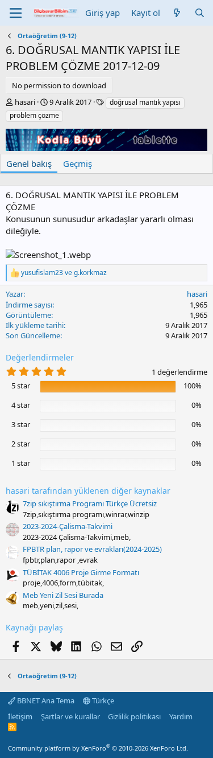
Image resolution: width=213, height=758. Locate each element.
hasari (25, 102)
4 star (20, 405)
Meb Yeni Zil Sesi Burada (63, 595)
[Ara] (200, 12)
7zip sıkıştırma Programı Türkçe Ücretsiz (90, 503)
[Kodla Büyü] (106, 147)
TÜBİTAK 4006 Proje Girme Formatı (81, 572)
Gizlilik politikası (134, 716)
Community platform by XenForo (98, 748)
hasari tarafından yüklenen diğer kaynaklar (88, 490)
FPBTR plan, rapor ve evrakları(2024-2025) (92, 549)
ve (64, 272)
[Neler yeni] (177, 12)
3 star (20, 424)
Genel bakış (29, 163)
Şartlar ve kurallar (70, 716)
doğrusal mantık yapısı (145, 102)
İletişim (20, 716)
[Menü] (15, 13)
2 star (20, 444)
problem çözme (34, 115)
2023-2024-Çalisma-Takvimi (67, 526)
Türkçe (102, 700)
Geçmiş (77, 163)
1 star (20, 463)
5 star (20, 385)
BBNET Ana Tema (44, 700)
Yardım (181, 716)
